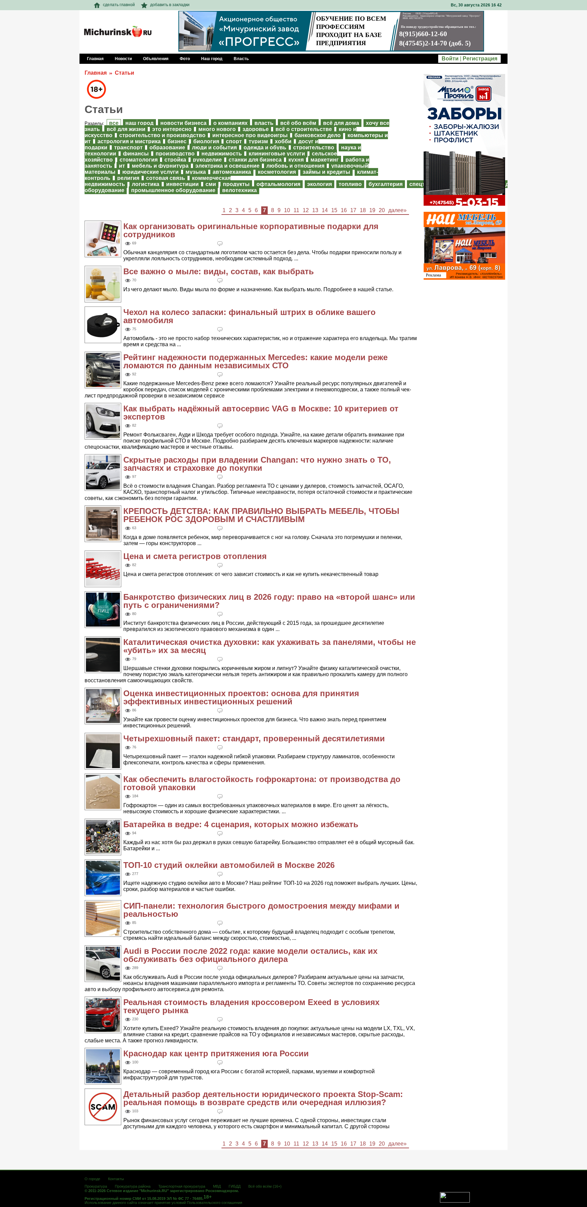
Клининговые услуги (277, 153)
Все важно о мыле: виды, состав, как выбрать (218, 271)
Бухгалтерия (386, 184)
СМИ (211, 184)
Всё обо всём (298, 123)
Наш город (139, 123)
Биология (206, 141)
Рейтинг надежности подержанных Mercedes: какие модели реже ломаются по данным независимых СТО (255, 361)
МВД (217, 1186)
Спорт (234, 141)
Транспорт (128, 147)
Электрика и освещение (227, 166)
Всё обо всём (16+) (265, 1186)
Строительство (313, 147)
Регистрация (480, 58)
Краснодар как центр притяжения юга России (216, 1053)
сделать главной (119, 4)
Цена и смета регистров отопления (195, 556)
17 (353, 210)
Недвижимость (221, 153)
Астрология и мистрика (129, 141)
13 (315, 210)
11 (296, 210)
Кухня (296, 160)
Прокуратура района (132, 1186)
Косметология (277, 172)
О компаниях (230, 123)
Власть (263, 123)
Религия (128, 178)
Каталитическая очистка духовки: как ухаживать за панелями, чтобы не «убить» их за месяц (269, 646)
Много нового (217, 129)
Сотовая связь (165, 178)
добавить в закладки (170, 4)
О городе (92, 1179)
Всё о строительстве (303, 129)
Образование (167, 147)
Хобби (283, 141)
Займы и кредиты (326, 172)
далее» (397, 210)
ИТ (122, 166)
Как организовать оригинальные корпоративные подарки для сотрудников (250, 230)
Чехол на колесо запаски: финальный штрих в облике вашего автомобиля (249, 316)
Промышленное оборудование (173, 190)
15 (334, 210)
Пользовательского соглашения (214, 1203)
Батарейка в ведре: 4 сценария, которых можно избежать (240, 824)
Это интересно (172, 129)
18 (363, 210)
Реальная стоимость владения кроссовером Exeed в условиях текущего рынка (251, 1006)
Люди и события (214, 147)
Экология (319, 184)
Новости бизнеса (183, 123)
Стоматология (139, 160)
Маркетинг (324, 160)
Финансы (136, 153)
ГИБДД (235, 1186)
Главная (96, 73)
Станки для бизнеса (255, 160)
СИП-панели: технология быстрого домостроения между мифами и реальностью (261, 909)
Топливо (350, 184)
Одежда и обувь (265, 147)
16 (344, 210)
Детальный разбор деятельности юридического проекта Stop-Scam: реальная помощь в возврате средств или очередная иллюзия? (263, 1098)
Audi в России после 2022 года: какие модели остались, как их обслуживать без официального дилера (250, 955)
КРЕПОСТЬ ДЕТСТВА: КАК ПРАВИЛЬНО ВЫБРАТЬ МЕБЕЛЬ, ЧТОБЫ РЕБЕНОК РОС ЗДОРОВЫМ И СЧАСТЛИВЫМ (261, 515)
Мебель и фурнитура (160, 166)
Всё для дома (341, 123)
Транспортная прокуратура (181, 1186)
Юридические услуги (150, 172)
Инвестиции (182, 184)
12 (306, 210)
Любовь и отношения (295, 166)
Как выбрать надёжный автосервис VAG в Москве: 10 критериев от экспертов (260, 412)
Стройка (175, 160)
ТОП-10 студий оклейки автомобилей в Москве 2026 (229, 865)
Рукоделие (207, 160)
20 (382, 210)
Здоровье (256, 129)
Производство (175, 153)
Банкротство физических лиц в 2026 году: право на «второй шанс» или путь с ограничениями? (269, 601)
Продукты (236, 184)
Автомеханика (232, 172)
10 (287, 210)
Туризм (258, 141)
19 (372, 210)
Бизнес (176, 141)
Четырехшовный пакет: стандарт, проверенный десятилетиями (254, 738)
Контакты (116, 1179)
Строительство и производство (162, 135)
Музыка (195, 172)
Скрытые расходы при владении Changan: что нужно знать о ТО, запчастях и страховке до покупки (257, 463)
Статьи (124, 73)
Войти (450, 58)
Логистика (145, 184)
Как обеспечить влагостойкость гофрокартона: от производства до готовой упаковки (262, 783)
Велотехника (239, 190)
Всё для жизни (126, 129)
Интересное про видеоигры (250, 135)
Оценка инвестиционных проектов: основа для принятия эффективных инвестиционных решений (241, 697)
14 (325, 210)
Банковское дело (318, 135)
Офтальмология (278, 184)
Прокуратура (96, 1186)
